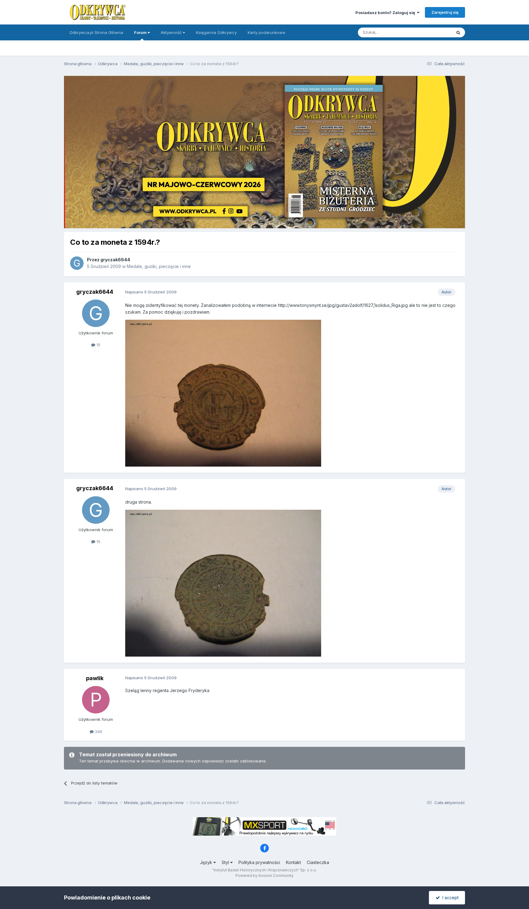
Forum (141, 32)
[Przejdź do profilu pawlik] (96, 699)
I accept (449, 897)
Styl (226, 862)
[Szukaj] (458, 32)
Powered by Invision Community (264, 875)
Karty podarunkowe (266, 32)
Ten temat (434, 32)
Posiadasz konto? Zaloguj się (386, 12)
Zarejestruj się (445, 12)
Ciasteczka (318, 862)
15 (97, 344)
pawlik (94, 678)
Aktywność (172, 32)
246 (98, 731)
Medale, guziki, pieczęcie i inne (159, 266)
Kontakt (293, 862)
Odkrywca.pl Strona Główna (96, 32)
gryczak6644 (115, 259)
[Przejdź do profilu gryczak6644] (77, 263)
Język (206, 862)
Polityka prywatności (259, 862)
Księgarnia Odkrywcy (216, 32)
